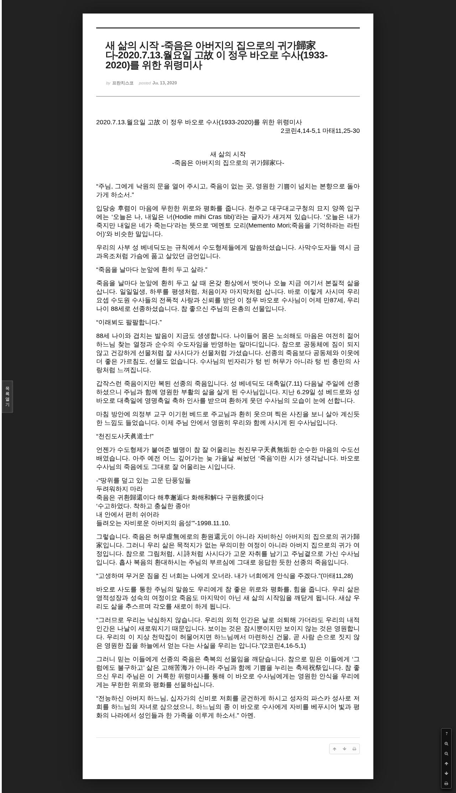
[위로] (446, 763)
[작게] (446, 753)
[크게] (446, 743)
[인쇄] (446, 783)
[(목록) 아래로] (446, 773)
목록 (7, 396)
